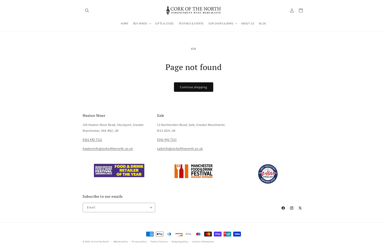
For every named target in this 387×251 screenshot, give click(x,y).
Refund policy (120, 241)
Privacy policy (139, 241)
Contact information (203, 241)
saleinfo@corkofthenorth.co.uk (180, 148)
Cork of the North (100, 241)
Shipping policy (180, 241)
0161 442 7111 (167, 139)
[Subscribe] (150, 207)
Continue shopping (193, 87)
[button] (87, 10)
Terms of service (159, 241)
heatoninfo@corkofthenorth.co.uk (108, 148)
